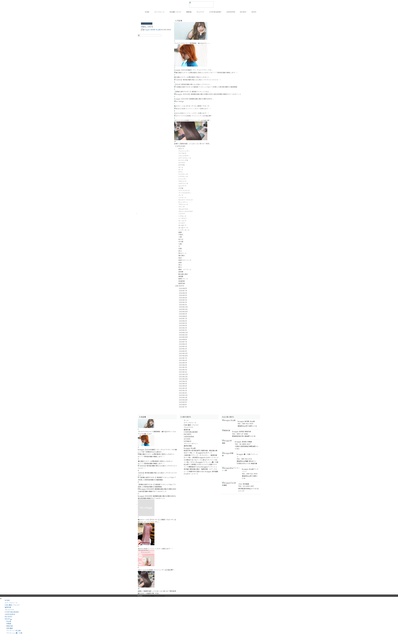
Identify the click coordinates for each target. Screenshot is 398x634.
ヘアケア (181, 214)
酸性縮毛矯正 (183, 274)
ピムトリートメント (185, 200)
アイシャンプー (184, 151)
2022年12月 (183, 374)
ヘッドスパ (182, 218)
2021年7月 (183, 407)
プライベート (183, 204)
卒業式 (180, 235)
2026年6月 (183, 293)
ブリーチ (181, 207)
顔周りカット (183, 279)
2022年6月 (183, 381)
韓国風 (180, 276)
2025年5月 (183, 323)
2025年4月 (183, 325)
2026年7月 (183, 291)
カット (180, 167)
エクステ (181, 163)
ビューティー (183, 202)
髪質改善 (181, 283)
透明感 (180, 272)
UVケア (181, 149)
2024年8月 (183, 339)
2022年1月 (183, 393)
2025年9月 (183, 314)
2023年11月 (183, 353)
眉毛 (180, 251)
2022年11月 (183, 377)
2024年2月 (183, 349)
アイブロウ (182, 153)
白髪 (180, 248)
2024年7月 (183, 342)
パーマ (180, 195)
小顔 (180, 237)
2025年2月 (183, 328)
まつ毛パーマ (183, 228)
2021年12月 (183, 395)
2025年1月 (183, 330)
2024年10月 (183, 337)
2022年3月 (183, 388)
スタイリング (183, 183)
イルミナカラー (184, 156)
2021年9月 (183, 402)
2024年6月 (183, 344)
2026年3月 (183, 300)
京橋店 (8, 623)
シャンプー (182, 179)
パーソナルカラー (184, 193)
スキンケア (182, 181)
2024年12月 (183, 332)
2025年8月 (183, 316)
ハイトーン (182, 197)
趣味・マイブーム (184, 269)
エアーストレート (184, 158)
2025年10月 (183, 312)
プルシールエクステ (185, 211)
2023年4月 (183, 365)
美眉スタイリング (184, 260)
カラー (180, 172)
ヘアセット (182, 216)
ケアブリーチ (183, 174)
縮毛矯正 (181, 255)
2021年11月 (183, 397)
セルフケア (182, 186)
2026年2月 (183, 302)
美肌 (180, 262)
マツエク (181, 223)
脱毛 (180, 267)
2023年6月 (183, 360)
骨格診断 (181, 281)
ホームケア (182, 221)
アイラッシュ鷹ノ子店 (14, 633)
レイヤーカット (184, 230)
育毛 (180, 265)
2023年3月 (183, 367)
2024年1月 (183, 351)
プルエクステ (183, 209)
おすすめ (181, 165)
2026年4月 (183, 298)
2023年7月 (183, 358)
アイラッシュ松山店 (13, 630)
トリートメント (184, 190)
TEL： (245, 424)
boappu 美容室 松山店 (152, 30)
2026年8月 (183, 288)
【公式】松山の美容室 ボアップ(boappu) (154, 596)
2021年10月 (183, 400)
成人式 (180, 239)
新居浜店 (9, 626)
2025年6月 (183, 321)
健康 (180, 232)
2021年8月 (183, 404)
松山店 (8, 621)
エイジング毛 (183, 160)
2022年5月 (183, 384)
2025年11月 (183, 309)
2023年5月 (183, 363)
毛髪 (180, 244)
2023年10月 (183, 356)
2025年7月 (183, 318)
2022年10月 (183, 379)
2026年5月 (183, 295)
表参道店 (9, 628)
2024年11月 (183, 335)
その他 (180, 188)
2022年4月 (183, 386)
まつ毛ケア (182, 225)
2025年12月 (183, 307)
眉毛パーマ (182, 253)
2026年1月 (183, 305)
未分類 (180, 241)
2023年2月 (183, 370)
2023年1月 (183, 372)
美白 (180, 258)
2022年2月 (183, 390)
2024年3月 (183, 346)
